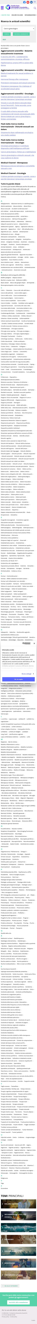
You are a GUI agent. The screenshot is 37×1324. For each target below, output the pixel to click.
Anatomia (31, 242)
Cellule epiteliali (24, 318)
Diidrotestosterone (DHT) (20, 408)
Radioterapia (22, 941)
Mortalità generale (18, 813)
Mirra (12, 803)
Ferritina (13, 607)
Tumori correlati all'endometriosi (11, 1130)
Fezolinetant (4, 609)
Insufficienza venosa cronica (9, 686)
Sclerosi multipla (18, 979)
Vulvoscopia (4, 1173)
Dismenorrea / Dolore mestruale (10, 418)
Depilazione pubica (22, 385)
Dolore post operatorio (7, 499)
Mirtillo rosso (20, 803)
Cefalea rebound (26, 316)
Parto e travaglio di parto (17, 874)
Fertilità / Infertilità (28, 607)
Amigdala (18, 239)
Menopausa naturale (7, 780)
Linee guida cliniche (24, 729)
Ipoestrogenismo (7, 711)
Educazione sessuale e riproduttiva (11, 522)
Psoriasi (12, 928)
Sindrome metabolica (7, 1033)
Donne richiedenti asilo (19, 507)
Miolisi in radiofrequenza (26, 800)
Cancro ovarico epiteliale (8, 300)
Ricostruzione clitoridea (20, 954)
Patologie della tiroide (24, 882)
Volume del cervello (7, 1170)
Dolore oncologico (6, 489)
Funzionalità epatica (20, 619)
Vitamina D (4, 1168)
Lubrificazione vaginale (16, 734)
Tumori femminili (27, 1130)
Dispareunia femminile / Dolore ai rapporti (14, 420)
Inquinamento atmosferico (15, 683)
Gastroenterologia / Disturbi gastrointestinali (14, 637)
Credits (33, 1320)
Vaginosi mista (31, 1150)
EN (35, 2)
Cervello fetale (29, 323)
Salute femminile (6, 974)
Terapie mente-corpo (7, 1112)
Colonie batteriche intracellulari (22, 349)
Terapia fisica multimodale (9, 1099)
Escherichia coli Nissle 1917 (9, 561)
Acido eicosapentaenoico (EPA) (10, 216)
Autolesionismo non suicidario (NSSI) (12, 267)
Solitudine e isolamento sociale (22, 1058)
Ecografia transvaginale (8, 520)
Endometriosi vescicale (8, 550)
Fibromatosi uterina (16, 609)
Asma (31, 257)
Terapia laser (23, 1101)
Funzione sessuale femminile (22, 622)
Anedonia (12, 244)
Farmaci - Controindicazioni (9, 576)
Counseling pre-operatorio (9, 367)
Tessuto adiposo (28, 1112)
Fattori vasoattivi (18, 601)
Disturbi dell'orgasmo (7, 448)
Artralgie (20, 257)
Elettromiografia (17, 527)
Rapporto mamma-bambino (9, 943)
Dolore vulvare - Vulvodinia (20, 502)
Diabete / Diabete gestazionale (10, 395)
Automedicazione (30, 267)
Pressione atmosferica (17, 903)
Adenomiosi (20, 221)
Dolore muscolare (25, 482)
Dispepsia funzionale (20, 425)
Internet (3, 693)
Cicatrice (19, 336)
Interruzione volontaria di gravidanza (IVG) (20, 693)
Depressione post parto (17, 387)
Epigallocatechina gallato (24, 553)
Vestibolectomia (5, 1158)
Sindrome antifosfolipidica (24, 992)
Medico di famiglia (19, 770)
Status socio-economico (21, 1071)
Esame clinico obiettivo (16, 558)
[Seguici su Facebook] (24, 2)
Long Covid (4, 734)
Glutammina (29, 640)
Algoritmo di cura (6, 232)
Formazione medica (14, 617)
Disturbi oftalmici (26, 451)
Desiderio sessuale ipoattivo (22, 392)
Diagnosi (23, 395)
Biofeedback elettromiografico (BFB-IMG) (13, 275)
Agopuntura (12, 229)
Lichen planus (6, 726)
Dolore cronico (24, 471)
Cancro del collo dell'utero (22, 290)
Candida (14, 303)
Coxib (7, 369)
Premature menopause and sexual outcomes (18, 83)
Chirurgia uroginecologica (21, 334)
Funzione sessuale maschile (9, 624)
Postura (24, 900)
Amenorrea (21, 237)
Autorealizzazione (7, 270)
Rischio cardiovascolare (8, 959)
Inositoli (3, 683)
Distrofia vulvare (24, 436)
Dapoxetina (13, 377)
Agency (17, 226)
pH (28, 895)
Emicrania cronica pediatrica (9, 538)
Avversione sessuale (20, 270)
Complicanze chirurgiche (8, 357)
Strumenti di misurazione (8, 1081)
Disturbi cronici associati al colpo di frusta (13, 441)
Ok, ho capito (18, 679)
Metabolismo (26, 785)
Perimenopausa (30, 890)
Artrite (27, 257)
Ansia (15, 247)
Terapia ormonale (18, 1104)
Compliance (20, 354)
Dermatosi (31, 390)
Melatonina (4, 772)
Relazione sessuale (20, 948)
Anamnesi (24, 242)
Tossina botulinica (6, 1119)
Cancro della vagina (20, 293)
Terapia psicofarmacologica (9, 1109)
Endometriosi (20, 543)
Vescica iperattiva (6, 1155)
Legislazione (4, 721)
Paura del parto (5, 887)
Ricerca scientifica (6, 954)
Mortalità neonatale (19, 816)
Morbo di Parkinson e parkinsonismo (12, 811)
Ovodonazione (15, 867)
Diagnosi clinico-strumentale (9, 397)
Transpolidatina (18, 1119)
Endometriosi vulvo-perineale (25, 550)
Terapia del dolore (6, 1096)
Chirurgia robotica (6, 334)
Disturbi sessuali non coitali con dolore (12, 461)
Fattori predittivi (6, 596)
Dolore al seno (14, 471)
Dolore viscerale (6, 502)
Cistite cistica (28, 339)
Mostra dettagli (26, 674)
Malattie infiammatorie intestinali (11, 755)
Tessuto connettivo (6, 1114)
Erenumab (4, 558)
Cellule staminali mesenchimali (10, 321)
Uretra (15, 1137)
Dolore (19, 469)
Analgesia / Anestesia (12, 242)
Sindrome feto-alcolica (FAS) (9, 1028)
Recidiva (4, 946)
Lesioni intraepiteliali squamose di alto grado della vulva (18, 724)
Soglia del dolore (6, 1058)
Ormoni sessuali (6, 857)
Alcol (19, 229)
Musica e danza (5, 821)
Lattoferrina (30, 719)
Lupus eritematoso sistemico (9, 737)
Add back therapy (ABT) (19, 219)
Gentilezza (4, 640)
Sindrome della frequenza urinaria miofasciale (15, 1005)
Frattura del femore (27, 617)
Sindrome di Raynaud (7, 1022)
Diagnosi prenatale (6, 402)
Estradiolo (30, 566)
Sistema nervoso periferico (9, 1056)
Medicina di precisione (28, 767)
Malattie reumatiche (7, 760)
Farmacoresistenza (26, 584)
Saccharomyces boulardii (8, 969)
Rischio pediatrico (22, 961)
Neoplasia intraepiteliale (8, 831)
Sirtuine (30, 1048)
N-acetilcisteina (5, 829)
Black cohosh (5, 283)
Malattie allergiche (6, 749)
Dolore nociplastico (19, 487)
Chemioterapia (5, 328)
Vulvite (16, 1170)
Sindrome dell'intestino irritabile (10, 997)
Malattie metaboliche (29, 755)
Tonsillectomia (5, 1117)
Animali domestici (6, 247)
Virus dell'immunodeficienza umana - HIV (13, 1165)
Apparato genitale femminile (9, 254)
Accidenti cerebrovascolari (20, 209)
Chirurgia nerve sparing (8, 331)
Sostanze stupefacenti (25, 1061)
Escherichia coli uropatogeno (9, 563)
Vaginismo (4, 1147)
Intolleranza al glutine (14, 696)
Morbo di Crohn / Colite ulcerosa (11, 808)
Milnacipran (4, 800)
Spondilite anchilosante (8, 1068)
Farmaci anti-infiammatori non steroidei (13, 581)
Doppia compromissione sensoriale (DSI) (13, 512)
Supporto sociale (29, 1081)
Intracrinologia (20, 698)
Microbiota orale (6, 795)
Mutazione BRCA (27, 821)
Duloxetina (14, 515)
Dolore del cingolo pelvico (8, 476)
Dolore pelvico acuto (17, 494)
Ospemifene (16, 857)
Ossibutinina (25, 857)
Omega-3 (23, 851)
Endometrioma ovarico (7, 543)
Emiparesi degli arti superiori (9, 540)
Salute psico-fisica (30, 974)
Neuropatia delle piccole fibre (10, 839)
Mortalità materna (6, 816)
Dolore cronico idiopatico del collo (11, 474)
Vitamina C (30, 1165)
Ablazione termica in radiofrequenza (22, 203)
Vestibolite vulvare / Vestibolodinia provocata (14, 1160)
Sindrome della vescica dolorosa (10, 1010)
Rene (9, 951)
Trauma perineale (6, 1124)
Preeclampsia (5, 903)
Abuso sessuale (5, 209)
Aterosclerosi (25, 262)
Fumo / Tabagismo (6, 619)
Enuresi (3, 553)
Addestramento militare (8, 221)
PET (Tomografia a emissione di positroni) (13, 895)
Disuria (31, 466)
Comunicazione (22, 357)
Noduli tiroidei (14, 844)
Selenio (30, 982)
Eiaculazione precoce (22, 525)
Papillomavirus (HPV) (25, 872)
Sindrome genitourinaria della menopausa (13, 1030)
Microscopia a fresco (8, 798)
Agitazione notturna (27, 226)
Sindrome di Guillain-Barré (9, 1020)
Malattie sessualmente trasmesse (25, 760)
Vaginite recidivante (7, 1150)
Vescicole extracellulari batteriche (23, 1155)
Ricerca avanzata (21, 34)
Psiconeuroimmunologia (8, 925)
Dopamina (15, 510)
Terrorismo (18, 1112)
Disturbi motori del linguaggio (10, 451)
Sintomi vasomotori (6, 1048)
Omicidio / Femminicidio (8, 854)
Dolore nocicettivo (6, 487)
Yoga (2, 1183)
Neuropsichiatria (17, 841)
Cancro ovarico (19, 298)
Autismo (27, 265)
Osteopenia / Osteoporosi (8, 864)
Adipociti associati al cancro (9, 224)
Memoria (12, 772)
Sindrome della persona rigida (10, 1007)
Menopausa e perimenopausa (10, 777)
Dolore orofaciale (18, 489)
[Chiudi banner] (34, 643)
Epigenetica (4, 556)
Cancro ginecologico (7, 298)
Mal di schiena (12, 742)
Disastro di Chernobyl (7, 410)
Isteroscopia (4, 714)
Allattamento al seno (7, 234)
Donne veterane (6, 510)
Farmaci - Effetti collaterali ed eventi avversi (14, 578)
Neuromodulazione (21, 836)
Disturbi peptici (5, 453)
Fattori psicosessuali (7, 599)
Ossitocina (15, 859)
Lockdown (25, 732)
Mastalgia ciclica (20, 765)
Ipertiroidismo (31, 709)
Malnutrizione (6, 762)
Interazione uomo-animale (23, 691)
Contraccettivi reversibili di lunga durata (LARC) (15, 362)
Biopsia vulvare (17, 277)
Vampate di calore (7, 1153)
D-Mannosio (4, 377)
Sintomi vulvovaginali (20, 1048)
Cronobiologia (27, 369)
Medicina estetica (7, 770)
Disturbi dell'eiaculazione (8, 446)
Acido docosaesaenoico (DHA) (9, 214)
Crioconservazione (16, 369)
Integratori (4, 688)
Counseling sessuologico (25, 367)
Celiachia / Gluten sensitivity (9, 318)
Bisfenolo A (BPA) (21, 280)
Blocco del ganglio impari (18, 283)
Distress (15, 436)
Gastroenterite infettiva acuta (10, 635)
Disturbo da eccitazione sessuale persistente (14, 466)
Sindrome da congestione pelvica (11, 994)
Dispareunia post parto (8, 423)
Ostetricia (21, 864)
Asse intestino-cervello (16, 260)
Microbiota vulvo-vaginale (20, 795)
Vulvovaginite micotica (26, 1173)
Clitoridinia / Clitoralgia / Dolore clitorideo (13, 344)
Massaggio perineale (7, 765)
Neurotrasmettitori (29, 841)
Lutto (28, 737)
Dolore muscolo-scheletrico (9, 484)
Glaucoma (20, 640)
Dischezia (18, 413)
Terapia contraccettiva (25, 1094)
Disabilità (32, 408)
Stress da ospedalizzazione (14, 1079)
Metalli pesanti (5, 788)
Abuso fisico (27, 206)
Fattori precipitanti (6, 594)
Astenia (17, 262)
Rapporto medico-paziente (27, 943)
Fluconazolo (12, 614)
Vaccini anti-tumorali (7, 1145)
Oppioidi (27, 854)
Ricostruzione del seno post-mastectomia (13, 956)
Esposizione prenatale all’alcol (10, 566)
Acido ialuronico (6, 219)
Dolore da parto (27, 474)
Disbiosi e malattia (21, 410)
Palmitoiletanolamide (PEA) (9, 872)
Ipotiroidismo (17, 711)
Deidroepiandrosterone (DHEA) (10, 379)
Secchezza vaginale (20, 982)
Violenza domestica (19, 1163)
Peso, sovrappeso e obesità (10, 892)
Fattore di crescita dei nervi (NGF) (11, 586)
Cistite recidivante (19, 341)
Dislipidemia (19, 415)
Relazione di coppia (7, 948)
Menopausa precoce (21, 780)
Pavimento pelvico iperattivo (20, 887)
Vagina (29, 1145)
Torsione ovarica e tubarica (19, 1117)
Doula (28, 512)
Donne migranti (5, 507)
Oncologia (20, 854)
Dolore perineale (21, 497)
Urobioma (21, 1137)
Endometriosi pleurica (7, 548)
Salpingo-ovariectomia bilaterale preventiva (14, 971)
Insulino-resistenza (25, 686)
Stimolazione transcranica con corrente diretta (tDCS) (17, 1076)
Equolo (28, 556)
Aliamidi (15, 232)
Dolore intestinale (18, 479)
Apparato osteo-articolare (8, 257)
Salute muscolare (18, 974)
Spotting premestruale (23, 1068)
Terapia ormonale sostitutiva (25, 1107)
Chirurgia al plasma (17, 328)
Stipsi (2, 1079)
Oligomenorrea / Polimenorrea (10, 851)
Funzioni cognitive (24, 624)
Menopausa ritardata (7, 783)
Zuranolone (4, 1188)
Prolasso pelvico (6, 920)
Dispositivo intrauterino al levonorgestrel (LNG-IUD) (16, 431)
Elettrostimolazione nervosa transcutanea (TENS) (15, 533)
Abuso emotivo (17, 206)
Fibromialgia (27, 609)
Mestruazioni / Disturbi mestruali (11, 785)
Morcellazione (29, 811)
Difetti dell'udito (21, 405)
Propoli (25, 920)
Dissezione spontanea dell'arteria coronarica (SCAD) (16, 433)
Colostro (15, 351)
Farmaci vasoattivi (6, 584)
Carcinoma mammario (7, 311)
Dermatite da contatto (19, 390)
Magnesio (4, 742)
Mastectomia (30, 765)
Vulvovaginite (14, 1173)
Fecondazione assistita (7, 604)
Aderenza (28, 221)
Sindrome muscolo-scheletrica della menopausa (15, 1035)
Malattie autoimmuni (20, 749)
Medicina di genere (14, 767)
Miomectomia (5, 803)
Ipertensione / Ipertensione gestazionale (13, 709)
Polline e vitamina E (14, 900)
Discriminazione (27, 413)
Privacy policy (5, 1317)
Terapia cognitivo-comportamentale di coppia (14, 1091)
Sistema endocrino (19, 1050)
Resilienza (16, 951)
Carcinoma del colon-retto (22, 306)
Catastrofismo (31, 313)
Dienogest (17, 402)
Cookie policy (13, 1317)
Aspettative (4, 260)
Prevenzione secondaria (8, 908)
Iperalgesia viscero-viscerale (9, 704)
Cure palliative (30, 372)
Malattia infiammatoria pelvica (10, 747)
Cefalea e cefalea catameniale (11, 316)
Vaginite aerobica (14, 1147)
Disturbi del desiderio (7, 443)
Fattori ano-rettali (28, 586)
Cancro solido (21, 300)
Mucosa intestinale (24, 818)
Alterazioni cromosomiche (9, 237)
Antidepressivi (17, 249)
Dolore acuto (5, 471)
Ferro (19, 607)
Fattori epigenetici (6, 591)
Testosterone (18, 1114)
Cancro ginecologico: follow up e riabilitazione (18, 152)
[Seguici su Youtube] (28, 2)
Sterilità (32, 1071)
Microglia (32, 795)
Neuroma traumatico (7, 836)
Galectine (12, 632)
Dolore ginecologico (24, 476)
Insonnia (27, 683)
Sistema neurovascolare (26, 1056)
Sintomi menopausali (7, 1045)
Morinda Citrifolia (6, 813)
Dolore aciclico (27, 469)
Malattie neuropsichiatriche (25, 757)
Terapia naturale (6, 1104)
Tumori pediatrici (17, 1132)
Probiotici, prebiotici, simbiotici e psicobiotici (14, 910)
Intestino (3, 696)
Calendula (9, 290)
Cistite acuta (19, 339)
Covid (2, 369)
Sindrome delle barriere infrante (11, 1012)
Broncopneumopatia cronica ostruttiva (12, 285)
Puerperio (19, 928)
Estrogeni (19, 568)
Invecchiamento (5, 701)
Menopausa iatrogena (27, 777)
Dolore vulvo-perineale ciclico (10, 505)
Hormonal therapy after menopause (14, 79)
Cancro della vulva (6, 295)
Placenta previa (19, 897)
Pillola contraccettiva (7, 897)
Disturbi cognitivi (6, 438)
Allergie (17, 234)
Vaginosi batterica (19, 1150)
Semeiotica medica (18, 984)
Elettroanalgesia (6, 527)
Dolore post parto (21, 499)
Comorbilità (23, 351)
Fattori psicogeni (28, 596)
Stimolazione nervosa (15, 1073)
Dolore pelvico (5, 494)
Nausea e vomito (17, 829)
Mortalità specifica (6, 818)
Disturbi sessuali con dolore (22, 456)
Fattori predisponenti (20, 594)
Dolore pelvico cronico (7, 497)
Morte (15, 818)
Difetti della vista (6, 408)
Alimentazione (23, 232)
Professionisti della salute (8, 913)
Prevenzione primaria (22, 905)
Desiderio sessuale (6, 392)
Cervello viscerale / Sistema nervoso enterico (14, 326)
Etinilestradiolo (5, 571)
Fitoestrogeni (28, 612)
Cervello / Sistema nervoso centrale (12, 323)
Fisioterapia (19, 612)
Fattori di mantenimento (19, 589)
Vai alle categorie (11, 1286)
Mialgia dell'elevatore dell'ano (10, 790)
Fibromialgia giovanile (7, 612)
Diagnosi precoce (21, 400)
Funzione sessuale (6, 622)
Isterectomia (26, 711)
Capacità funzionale (7, 306)
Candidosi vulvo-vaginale (25, 303)
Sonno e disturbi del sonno (9, 1061)
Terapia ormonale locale (8, 1107)
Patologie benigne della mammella (11, 880)
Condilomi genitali (6, 359)
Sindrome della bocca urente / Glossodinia (13, 1002)
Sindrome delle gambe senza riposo (12, 1015)
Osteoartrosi (21, 862)
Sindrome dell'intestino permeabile (11, 999)
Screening (28, 979)
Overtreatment (5, 867)
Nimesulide (5, 844)
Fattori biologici (5, 589)
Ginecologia (12, 640)
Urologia (3, 1140)
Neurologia (18, 834)
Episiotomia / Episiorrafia (17, 556)
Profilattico (21, 913)
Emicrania (15, 535)
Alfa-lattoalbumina (27, 229)
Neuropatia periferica (26, 839)
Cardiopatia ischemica (22, 311)
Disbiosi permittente (7, 413)
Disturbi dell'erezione (24, 446)
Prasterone (31, 900)
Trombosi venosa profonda (9, 1127)
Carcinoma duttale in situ (24, 308)
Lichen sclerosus (17, 726)
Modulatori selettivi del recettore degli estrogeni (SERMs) (18, 806)
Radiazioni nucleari (6, 938)
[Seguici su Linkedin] (31, 2)
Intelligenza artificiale (7, 691)
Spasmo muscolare (6, 1063)
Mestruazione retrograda (22, 783)
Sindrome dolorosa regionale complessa (13, 1025)
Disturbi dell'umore (21, 448)
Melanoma (30, 770)
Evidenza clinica (16, 571)
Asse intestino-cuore (7, 262)
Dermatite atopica (6, 390)
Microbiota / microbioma (27, 790)
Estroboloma (11, 568)
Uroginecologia (30, 1137)
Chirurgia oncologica (23, 331)
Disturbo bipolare (29, 464)
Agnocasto (4, 229)
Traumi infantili (18, 1124)
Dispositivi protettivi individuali (10, 428)
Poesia (28, 897)
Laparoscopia (13, 719)
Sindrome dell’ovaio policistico (10, 1017)
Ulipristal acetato (6, 1137)
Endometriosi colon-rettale (9, 545)
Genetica (32, 637)
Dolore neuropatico (24, 484)
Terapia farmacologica (20, 1096)
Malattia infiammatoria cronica (10, 744)
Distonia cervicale (6, 436)
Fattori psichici (16, 596)
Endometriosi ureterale (23, 548)
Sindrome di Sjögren (22, 1022)
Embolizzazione (5, 535)
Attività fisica (19, 265)
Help (4, 39)
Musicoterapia (16, 821)
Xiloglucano (4, 1178)
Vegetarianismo (19, 1153)
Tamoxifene (14, 1086)
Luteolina (22, 737)
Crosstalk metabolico (18, 372)
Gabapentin (4, 632)
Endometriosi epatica (24, 545)
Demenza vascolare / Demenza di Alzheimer (14, 382)
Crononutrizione (6, 372)
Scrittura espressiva (7, 982)
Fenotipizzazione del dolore (24, 604)
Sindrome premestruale (8, 1040)
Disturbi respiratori (29, 453)
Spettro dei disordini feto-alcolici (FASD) (13, 1066)
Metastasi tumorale (17, 788)
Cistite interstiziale (6, 341)
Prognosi (25, 918)
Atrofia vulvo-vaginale (7, 265)
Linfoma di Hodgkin (15, 732)
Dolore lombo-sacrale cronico (9, 482)
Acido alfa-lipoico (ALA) (17, 211)
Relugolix (3, 951)
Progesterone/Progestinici (8, 915)
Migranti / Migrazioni (27, 798)
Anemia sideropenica (22, 244)
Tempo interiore (25, 1089)
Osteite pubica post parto (8, 862)
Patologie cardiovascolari (8, 882)
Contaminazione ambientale (21, 359)
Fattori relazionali (6, 601)
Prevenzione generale (7, 905)
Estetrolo (23, 566)
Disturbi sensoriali (7, 456)
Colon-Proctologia (6, 349)
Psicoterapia (4, 928)
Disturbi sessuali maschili (26, 459)
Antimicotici (26, 249)
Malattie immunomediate (8, 752)
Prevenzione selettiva (23, 908)
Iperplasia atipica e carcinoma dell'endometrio (15, 706)
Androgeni (4, 244)
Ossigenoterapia (6, 859)
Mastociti (3, 767)
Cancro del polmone (7, 293)
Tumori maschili (6, 1132)
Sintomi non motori (21, 1045)
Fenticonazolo (5, 607)
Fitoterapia (4, 614)
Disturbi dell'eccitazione (23, 443)
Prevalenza (29, 903)
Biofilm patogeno (6, 277)
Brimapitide (30, 283)
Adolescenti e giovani (7, 226)
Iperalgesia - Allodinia (18, 701)
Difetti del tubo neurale (8, 405)
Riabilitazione (24, 951)
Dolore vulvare (17, 15)
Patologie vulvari (27, 885)
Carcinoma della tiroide (8, 308)
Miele (17, 798)
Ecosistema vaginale (23, 520)
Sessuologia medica (7, 989)
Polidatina (4, 900)
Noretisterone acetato (27, 844)
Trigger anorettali (29, 1124)
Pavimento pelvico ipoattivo (9, 890)
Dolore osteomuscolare (23, 492)
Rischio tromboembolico (8, 964)
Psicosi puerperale (22, 925)
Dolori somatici (24, 505)
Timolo (25, 1114)
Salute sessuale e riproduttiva (11, 976)
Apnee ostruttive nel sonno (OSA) (11, 252)
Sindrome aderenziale (7, 992)
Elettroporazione (28, 527)
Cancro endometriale (20, 295)
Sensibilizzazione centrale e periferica (12, 987)
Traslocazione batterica (28, 1122)
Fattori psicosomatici (21, 599)
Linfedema (4, 732)
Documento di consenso (8, 469)
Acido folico (24, 216)
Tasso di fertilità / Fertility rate (10, 1089)
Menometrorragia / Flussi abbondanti (12, 775)
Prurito (32, 923)
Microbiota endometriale (9, 793)
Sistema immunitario (7, 1053)
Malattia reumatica (26, 747)
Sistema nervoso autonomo (23, 1053)
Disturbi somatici (6, 464)
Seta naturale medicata (21, 989)
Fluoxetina (21, 614)
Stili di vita (4, 1073)
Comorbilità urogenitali (8, 354)
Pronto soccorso (17, 920)
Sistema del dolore (6, 1050)
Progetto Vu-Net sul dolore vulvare (11, 918)
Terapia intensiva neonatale (9, 1101)
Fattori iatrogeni (18, 591)
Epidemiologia (11, 553)
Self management (6, 984)
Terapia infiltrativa (24, 1099)
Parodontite (4, 874)
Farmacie (16, 584)
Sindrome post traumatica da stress (11, 1038)
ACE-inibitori (4, 211)
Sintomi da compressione (24, 1040)
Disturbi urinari (17, 464)
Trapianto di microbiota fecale (10, 1122)
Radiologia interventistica (8, 941)
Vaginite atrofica (25, 1147)
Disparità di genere (6, 425)
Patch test (15, 877)
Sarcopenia (24, 976)
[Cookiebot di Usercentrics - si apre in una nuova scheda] (22, 643)
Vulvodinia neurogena (26, 1170)
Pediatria (21, 890)
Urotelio (10, 1140)
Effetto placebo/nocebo (8, 525)
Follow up (4, 617)
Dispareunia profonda (23, 423)
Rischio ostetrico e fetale (8, 961)
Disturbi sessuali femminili (9, 459)
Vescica (27, 1153)
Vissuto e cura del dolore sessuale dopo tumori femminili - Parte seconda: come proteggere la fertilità (16, 105)
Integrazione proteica (15, 688)
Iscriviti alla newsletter (18, 1302)
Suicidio (20, 1081)
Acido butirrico (29, 211)
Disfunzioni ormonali (7, 415)
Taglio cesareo (5, 1086)
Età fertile (26, 568)
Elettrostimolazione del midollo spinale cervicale (15, 530)
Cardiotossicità (20, 313)
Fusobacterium (5, 627)
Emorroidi (23, 540)
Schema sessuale (6, 979)
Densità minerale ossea (8, 385)
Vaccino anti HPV (20, 1145)
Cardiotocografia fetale (8, 313)
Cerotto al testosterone (28, 321)
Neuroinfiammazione (7, 834)
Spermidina (17, 1063)
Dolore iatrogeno (6, 479)
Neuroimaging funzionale (25, 831)
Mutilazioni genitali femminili (10, 823)
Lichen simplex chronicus (8, 729)
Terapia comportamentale (9, 1094)
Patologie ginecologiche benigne (10, 885)
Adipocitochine (23, 224)
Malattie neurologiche (8, 757)
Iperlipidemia (23, 704)
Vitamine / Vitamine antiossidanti (19, 1168)
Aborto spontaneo (6, 206)
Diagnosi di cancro (25, 397)
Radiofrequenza (19, 938)
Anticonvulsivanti (6, 249)
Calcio (2, 290)
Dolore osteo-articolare (8, 492)
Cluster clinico (5, 346)
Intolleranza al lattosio (7, 698)
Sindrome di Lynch (24, 1020)
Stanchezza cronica (6, 1071)
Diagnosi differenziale (7, 400)
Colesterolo (14, 346)
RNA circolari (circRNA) (24, 964)
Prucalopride (18, 923)
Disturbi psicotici (17, 453)
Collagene (22, 346)
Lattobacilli (22, 719)
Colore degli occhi (6, 351)
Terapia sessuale (24, 1109)
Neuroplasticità (5, 841)
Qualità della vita (6, 933)
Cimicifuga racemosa (7, 339)
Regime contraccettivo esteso (17, 946)
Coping (32, 364)
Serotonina (28, 987)
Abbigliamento (5, 203)
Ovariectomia (29, 864)
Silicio (31, 989)
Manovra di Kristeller (28, 762)
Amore (3, 242)
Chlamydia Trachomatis (8, 336)
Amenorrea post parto (7, 239)
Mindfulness (13, 800)
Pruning (25, 923)
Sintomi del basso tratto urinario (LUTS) (13, 1043)
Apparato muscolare (26, 254)
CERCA (33, 8)
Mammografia (16, 762)
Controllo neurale (23, 364)
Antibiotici (21, 247)
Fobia (27, 614)
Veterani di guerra (6, 1163)
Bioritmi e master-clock (8, 280)
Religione (30, 948)
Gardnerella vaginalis (23, 632)
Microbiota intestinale (24, 793)
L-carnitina (4, 719)
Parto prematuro (6, 877)
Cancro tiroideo (5, 303)
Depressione (4, 387)
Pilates (33, 895)
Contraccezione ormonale (8, 364)
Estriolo (3, 568)
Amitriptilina (27, 239)
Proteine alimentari (6, 923)
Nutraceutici (4, 846)
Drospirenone (5, 515)
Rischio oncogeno (22, 959)
